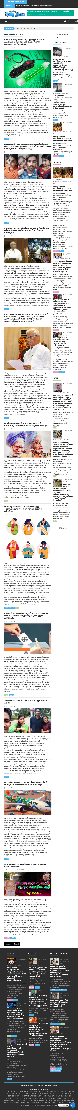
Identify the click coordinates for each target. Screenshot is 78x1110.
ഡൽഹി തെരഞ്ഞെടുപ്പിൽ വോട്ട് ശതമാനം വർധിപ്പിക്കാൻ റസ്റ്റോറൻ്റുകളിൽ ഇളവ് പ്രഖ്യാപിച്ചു (26, 615)
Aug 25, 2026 (68, 384)
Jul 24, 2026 (65, 993)
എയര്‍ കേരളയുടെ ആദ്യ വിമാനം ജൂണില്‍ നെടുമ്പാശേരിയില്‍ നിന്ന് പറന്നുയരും (25, 783)
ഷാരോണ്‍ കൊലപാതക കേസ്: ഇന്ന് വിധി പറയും (25, 702)
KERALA (7, 138)
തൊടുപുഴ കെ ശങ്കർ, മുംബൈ (63, 131)
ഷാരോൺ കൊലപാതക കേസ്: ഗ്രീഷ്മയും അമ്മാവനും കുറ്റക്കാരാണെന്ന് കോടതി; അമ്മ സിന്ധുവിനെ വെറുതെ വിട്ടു (27, 146)
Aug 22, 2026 (22, 1039)
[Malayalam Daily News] (6, 21)
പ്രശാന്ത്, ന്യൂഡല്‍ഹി (60, 392)
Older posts (16, 944)
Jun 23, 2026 (65, 1027)
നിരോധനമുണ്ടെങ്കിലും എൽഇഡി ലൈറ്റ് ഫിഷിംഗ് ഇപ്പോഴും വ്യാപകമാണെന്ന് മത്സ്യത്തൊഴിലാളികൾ (24, 42)
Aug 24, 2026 (22, 1003)
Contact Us (44, 1089)
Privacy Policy (34, 1089)
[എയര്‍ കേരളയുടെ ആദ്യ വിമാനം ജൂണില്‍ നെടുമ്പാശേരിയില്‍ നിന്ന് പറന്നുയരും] (27, 802)
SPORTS (16, 1000)
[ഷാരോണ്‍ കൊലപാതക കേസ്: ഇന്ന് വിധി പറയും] (27, 720)
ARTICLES (13, 938)
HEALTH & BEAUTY (9, 608)
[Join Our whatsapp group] (72, 1105)
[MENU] (76, 21)
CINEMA (37, 987)
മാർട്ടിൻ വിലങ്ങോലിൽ (61, 259)
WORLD (56, 81)
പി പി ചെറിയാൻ (34, 965)
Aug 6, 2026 (43, 990)
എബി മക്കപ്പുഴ (55, 1033)
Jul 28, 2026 (65, 959)
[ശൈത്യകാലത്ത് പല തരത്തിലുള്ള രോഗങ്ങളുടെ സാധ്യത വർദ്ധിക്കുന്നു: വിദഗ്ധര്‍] (27, 538)
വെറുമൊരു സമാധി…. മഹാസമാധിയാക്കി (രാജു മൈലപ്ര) (25, 865)
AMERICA (7, 938)
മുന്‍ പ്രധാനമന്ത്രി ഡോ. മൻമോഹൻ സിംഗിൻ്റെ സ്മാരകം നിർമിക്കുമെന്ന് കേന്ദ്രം (26, 424)
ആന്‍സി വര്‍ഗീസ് (59, 57)
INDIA (6, 501)
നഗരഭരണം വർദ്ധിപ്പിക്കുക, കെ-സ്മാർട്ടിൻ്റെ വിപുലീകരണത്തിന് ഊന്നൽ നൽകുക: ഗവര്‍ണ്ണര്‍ (26, 230)
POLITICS (11, 695)
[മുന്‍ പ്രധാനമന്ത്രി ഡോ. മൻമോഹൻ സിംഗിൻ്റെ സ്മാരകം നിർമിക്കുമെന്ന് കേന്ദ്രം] (27, 444)
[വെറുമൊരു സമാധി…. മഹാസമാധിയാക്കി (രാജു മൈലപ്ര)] (27, 884)
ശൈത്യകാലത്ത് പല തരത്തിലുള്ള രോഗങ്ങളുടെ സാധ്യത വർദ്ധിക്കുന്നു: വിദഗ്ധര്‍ (23, 509)
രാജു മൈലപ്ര (20, 869)
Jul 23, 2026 (43, 1018)
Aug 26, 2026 (68, 48)
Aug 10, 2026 (43, 959)
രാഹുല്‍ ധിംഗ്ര (66, 961)
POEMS (62, 156)
